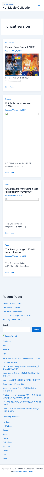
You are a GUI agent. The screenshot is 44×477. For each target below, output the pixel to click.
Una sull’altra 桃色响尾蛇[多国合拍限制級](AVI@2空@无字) (21, 190)
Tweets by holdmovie (11, 417)
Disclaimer (7, 341)
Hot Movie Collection (16, 7)
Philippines (7, 442)
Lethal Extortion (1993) (12, 311)
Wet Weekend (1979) (11, 307)
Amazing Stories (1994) (12, 320)
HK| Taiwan (9, 43)
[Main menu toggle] (39, 5)
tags (4, 353)
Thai (4, 454)
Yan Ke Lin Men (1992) (12, 303)
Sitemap (6, 349)
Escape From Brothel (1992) (20, 47)
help (4, 345)
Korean (8, 99)
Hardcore (6, 422)
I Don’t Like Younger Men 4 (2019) (17, 315)
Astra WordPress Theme (23, 472)
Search (5, 325)
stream (5, 450)
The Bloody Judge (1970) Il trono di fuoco (20, 251)
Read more (9, 87)
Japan (5, 430)
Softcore (6, 446)
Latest (5, 438)
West (7, 184)
